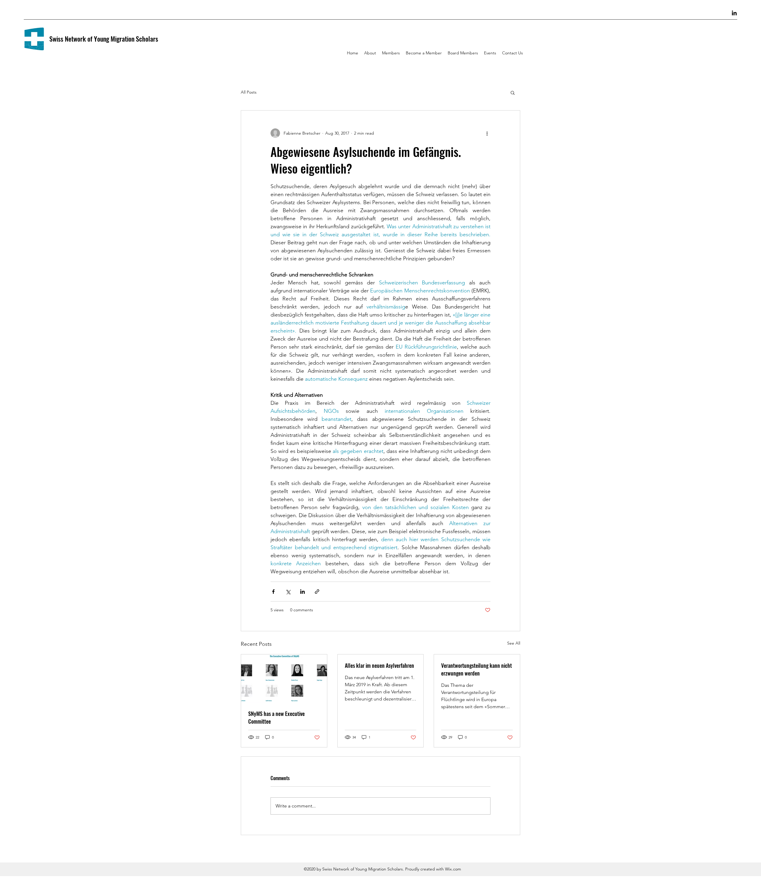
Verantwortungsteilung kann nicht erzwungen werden (476, 669)
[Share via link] (317, 591)
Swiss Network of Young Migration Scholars (103, 38)
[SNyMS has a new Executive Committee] (284, 678)
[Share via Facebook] (273, 591)
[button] (512, 92)
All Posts (249, 92)
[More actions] (486, 133)
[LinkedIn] (734, 13)
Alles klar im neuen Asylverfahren (379, 665)
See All (513, 643)
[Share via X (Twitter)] (288, 591)
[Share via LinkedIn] (302, 591)
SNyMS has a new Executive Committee (276, 717)
